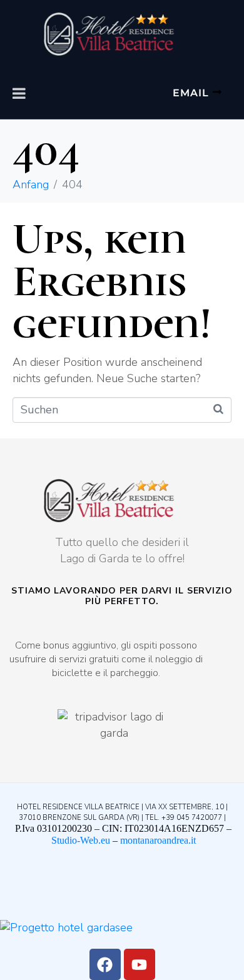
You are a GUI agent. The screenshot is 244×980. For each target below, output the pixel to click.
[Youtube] (139, 964)
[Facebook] (105, 964)
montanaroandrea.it (158, 840)
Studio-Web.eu (80, 840)
